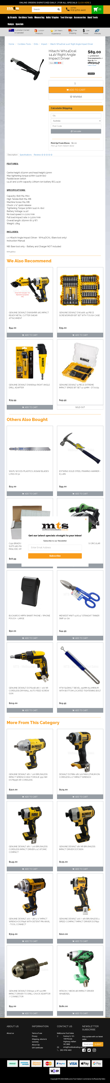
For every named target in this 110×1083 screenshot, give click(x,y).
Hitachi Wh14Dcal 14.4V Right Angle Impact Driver (71, 44)
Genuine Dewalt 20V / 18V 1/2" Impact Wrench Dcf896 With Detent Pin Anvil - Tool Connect (29, 922)
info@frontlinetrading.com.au (70, 1047)
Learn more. (92, 65)
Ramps (11, 24)
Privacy (34, 1036)
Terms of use (37, 1033)
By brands (12, 17)
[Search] (58, 9)
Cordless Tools (26, 17)
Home (11, 44)
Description (13, 155)
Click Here (84, 3)
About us (10, 1033)
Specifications (26, 155)
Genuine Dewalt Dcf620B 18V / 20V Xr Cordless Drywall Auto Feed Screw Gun (29, 691)
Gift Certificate (37, 1048)
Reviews (37, 155)
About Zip (36, 1045)
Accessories (80, 17)
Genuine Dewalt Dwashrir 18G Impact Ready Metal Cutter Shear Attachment (29, 315)
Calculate (76, 131)
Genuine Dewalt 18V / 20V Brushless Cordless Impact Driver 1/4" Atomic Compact (28, 849)
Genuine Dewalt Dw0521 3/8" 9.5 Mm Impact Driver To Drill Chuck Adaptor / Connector (29, 994)
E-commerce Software (90, 1079)
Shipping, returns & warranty (39, 1040)
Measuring (39, 17)
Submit (98, 1044)
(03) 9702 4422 (78, 10)
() (99, 9)
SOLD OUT (80, 407)
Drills (36, 44)
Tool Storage (66, 17)
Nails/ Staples (52, 17)
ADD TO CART (77, 89)
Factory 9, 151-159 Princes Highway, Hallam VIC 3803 (69, 1040)
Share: (52, 63)
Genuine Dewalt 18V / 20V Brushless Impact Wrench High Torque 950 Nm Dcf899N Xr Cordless (28, 777)
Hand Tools (92, 17)
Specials (19, 24)
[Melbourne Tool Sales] (13, 8)
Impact (44, 44)
